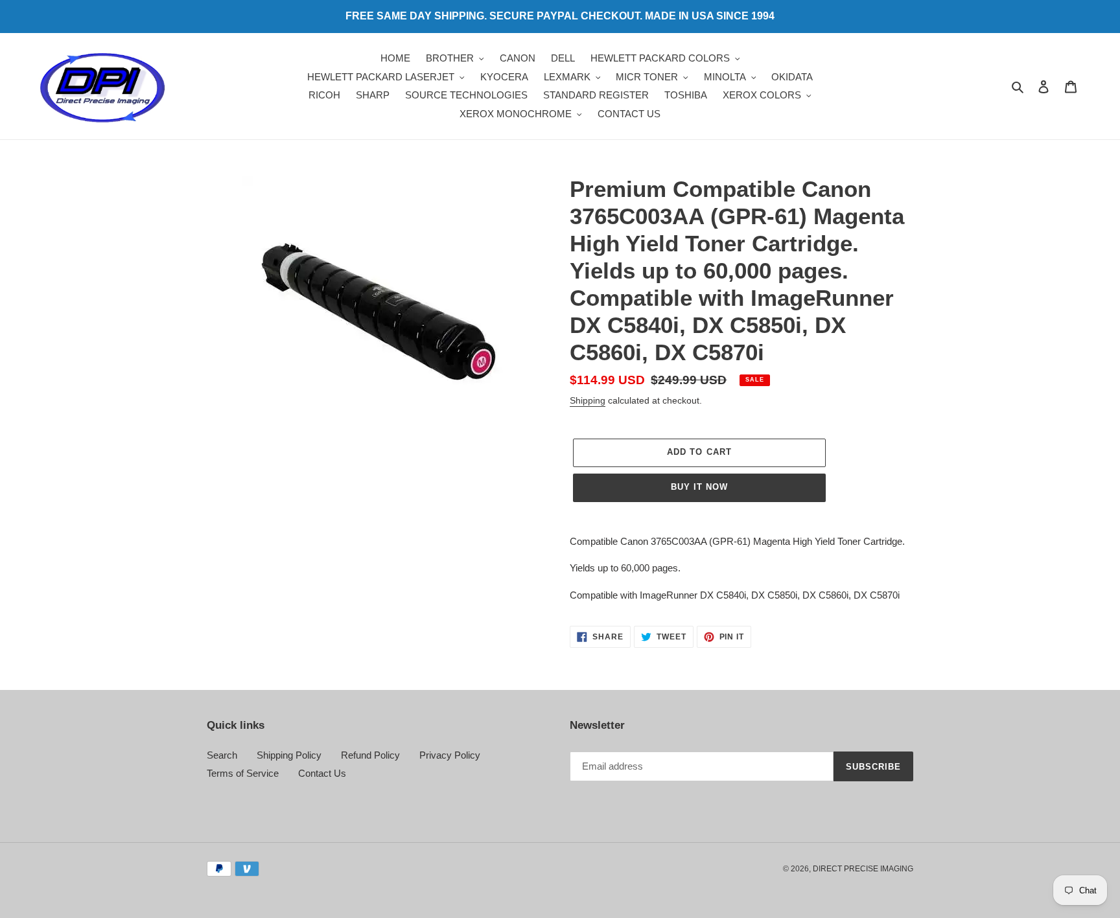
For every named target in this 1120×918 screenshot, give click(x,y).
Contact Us (322, 773)
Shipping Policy (289, 755)
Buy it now (699, 487)
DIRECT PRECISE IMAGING (863, 868)
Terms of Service (243, 773)
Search (222, 755)
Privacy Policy (449, 755)
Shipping (587, 400)
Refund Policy (370, 755)
